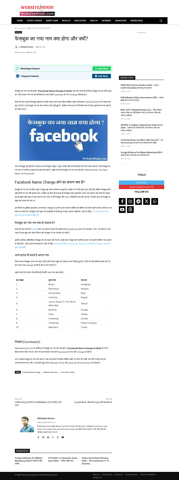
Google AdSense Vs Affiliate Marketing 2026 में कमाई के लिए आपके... (28, 461)
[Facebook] (42, 58)
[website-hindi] (37, 10)
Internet (22, 28)
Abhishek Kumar (27, 47)
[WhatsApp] (35, 58)
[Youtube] (63, 436)
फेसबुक (33, 229)
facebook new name (50, 372)
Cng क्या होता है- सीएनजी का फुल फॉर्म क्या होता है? (93, 402)
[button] (160, 20)
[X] (48, 58)
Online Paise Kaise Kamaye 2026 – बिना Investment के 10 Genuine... (95, 461)
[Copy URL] (55, 58)
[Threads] (130, 209)
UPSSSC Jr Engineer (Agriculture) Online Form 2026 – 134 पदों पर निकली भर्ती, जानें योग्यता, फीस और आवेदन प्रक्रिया (142, 128)
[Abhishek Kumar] (16, 46)
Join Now (103, 68)
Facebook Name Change (31, 372)
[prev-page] (120, 163)
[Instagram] (43, 436)
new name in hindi (67, 372)
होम (16, 28)
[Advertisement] (141, 51)
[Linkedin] (48, 436)
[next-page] (125, 163)
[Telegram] (138, 201)
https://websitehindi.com (46, 422)
